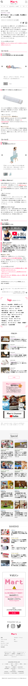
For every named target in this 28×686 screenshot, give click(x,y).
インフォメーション (20, 652)
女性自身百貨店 (21, 671)
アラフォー (5, 308)
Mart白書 (2, 647)
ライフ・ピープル (4, 645)
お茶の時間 (12, 324)
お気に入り (4, 324)
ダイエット (4, 20)
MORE (14, 377)
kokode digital (14, 673)
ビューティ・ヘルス (14, 6)
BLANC (20, 310)
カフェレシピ (13, 310)
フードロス (5, 318)
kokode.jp (6, 671)
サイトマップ (14, 656)
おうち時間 (16, 20)
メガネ (11, 318)
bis (16, 665)
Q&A (19, 322)
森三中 (18, 316)
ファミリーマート (17, 314)
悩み (9, 314)
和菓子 (24, 322)
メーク (18, 308)
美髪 (13, 316)
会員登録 (13, 653)
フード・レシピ (4, 639)
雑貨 (2, 637)
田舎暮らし (4, 320)
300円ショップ (18, 304)
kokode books (6, 673)
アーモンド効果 (20, 312)
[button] (1, 6)
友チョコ (4, 304)
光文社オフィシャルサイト (9, 655)
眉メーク (12, 312)
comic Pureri (13, 668)
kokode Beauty (13, 671)
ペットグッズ (5, 306)
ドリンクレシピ (6, 316)
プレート (12, 308)
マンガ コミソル (21, 668)
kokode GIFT (21, 673)
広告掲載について (20, 653)
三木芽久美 (5, 312)
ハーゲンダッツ (12, 322)
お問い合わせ (7, 653)
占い (15, 639)
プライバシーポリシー (20, 655)
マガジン (15, 641)
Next (26, 66)
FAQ (14, 652)
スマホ (11, 320)
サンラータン (18, 318)
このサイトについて (7, 652)
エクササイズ (10, 20)
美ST (12, 665)
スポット (2, 641)
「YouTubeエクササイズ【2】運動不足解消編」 (12, 258)
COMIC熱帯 (6, 668)
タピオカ (4, 322)
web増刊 (10, 304)
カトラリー (17, 320)
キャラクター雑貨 (15, 306)
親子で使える (5, 310)
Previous (2, 66)
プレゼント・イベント (18, 637)
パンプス (4, 314)
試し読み (14, 613)
